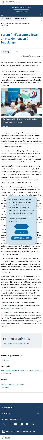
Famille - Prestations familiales (12, 384)
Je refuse (21, 232)
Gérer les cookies (21, 238)
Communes (5, 388)
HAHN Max (5, 360)
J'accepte (21, 226)
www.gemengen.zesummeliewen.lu (14, 308)
